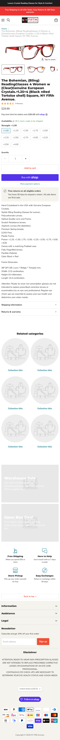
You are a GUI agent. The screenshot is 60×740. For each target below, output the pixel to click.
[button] (13, 69)
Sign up (43, 641)
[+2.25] (6, 140)
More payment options (30, 184)
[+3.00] (35, 140)
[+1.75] (35, 133)
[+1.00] (6, 133)
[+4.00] (16, 147)
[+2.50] (16, 140)
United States (29, 689)
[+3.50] (6, 147)
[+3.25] (45, 140)
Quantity (5, 152)
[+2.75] (26, 140)
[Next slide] (57, 69)
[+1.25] (16, 133)
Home (4, 29)
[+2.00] (45, 133)
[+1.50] (26, 133)
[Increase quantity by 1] (25, 158)
